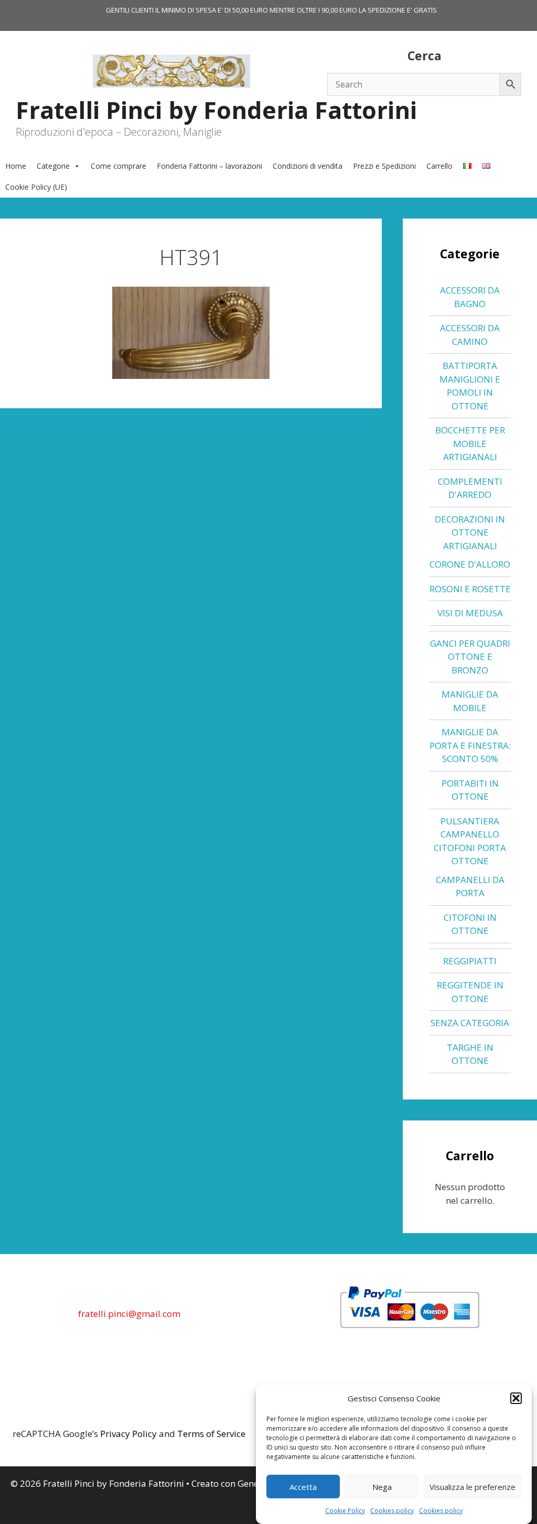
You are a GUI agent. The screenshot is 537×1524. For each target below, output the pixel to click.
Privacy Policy (128, 1434)
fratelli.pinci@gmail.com (129, 1314)
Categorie (53, 166)
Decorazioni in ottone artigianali (470, 532)
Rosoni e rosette (470, 589)
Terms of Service (211, 1434)
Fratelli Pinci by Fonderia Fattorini (216, 110)
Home (15, 166)
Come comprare (118, 166)
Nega (382, 1487)
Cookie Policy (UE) (36, 187)
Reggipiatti (470, 961)
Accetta (303, 1487)
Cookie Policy (345, 1510)
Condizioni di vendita (307, 166)
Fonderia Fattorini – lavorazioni (209, 166)
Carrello (439, 166)
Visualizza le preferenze (472, 1487)
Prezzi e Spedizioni (384, 166)
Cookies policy (392, 1510)
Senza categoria (470, 1023)
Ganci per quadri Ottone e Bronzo (470, 656)
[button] (516, 1398)
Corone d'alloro (469, 564)
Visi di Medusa (470, 613)
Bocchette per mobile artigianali (470, 443)
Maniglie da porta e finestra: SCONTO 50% (470, 745)
